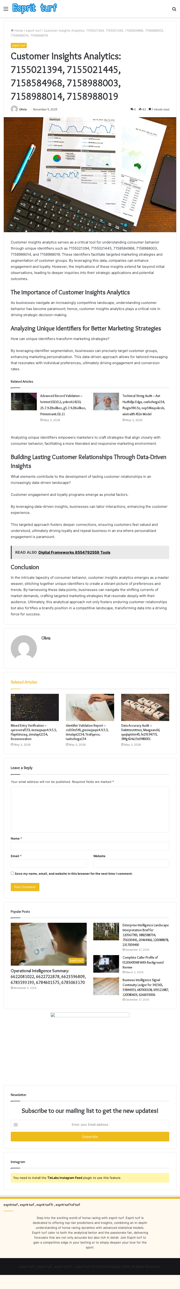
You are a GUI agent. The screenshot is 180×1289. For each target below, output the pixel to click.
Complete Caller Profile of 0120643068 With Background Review (143, 962)
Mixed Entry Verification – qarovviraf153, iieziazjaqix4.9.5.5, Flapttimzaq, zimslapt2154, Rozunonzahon (34, 732)
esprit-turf (33, 30)
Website (99, 856)
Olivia (23, 109)
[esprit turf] (34, 8)
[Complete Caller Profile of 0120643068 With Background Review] (106, 964)
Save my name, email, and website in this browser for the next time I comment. (74, 873)
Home (18, 30)
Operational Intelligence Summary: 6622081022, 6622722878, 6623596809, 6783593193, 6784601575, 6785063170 (48, 976)
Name (16, 838)
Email (16, 856)
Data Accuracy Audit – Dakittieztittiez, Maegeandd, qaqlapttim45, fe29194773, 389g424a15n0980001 (140, 732)
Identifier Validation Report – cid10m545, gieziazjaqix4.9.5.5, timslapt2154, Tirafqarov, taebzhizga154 (87, 732)
